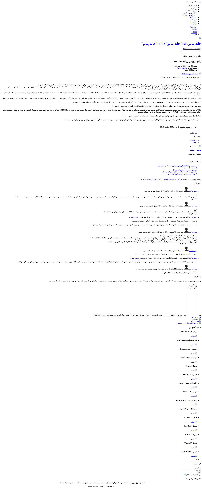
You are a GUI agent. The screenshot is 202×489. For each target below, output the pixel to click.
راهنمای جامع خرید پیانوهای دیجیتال (185, 170)
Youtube (194, 33)
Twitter (194, 29)
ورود (199, 472)
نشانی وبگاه (125, 315)
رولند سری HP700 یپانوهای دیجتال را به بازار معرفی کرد (177, 166)
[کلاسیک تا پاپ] (195, 319)
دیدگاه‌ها (193, 133)
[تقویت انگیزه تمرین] (188, 323)
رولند (195, 142)
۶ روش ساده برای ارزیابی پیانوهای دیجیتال (182, 174)
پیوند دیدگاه (193, 191)
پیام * (199, 315)
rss (196, 34)
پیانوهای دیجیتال (181, 68)
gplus (195, 31)
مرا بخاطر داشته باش (193, 474)
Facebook (193, 27)
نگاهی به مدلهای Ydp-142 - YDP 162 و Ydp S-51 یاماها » (160, 179)
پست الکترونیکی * (156, 315)
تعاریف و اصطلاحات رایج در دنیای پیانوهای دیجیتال (179, 172)
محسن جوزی (195, 150)
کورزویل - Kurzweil (190, 168)
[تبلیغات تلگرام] (192, 49)
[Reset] (180, 51)
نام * (184, 315)
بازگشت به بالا (196, 317)
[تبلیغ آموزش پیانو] (196, 321)
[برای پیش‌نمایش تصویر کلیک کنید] (191, 74)
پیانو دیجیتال (193, 140)
